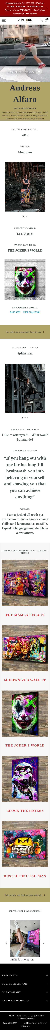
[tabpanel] (25, 187)
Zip (24, 1016)
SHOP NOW (15, 312)
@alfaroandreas (25, 108)
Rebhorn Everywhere (26, 1018)
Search (11, 1016)
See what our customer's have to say (24, 332)
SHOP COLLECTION (31, 312)
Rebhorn (26, 1026)
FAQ (19, 1016)
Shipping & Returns (36, 1016)
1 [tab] (23, 218)
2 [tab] (26, 218)
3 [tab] (27, 419)
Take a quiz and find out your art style (24, 895)
